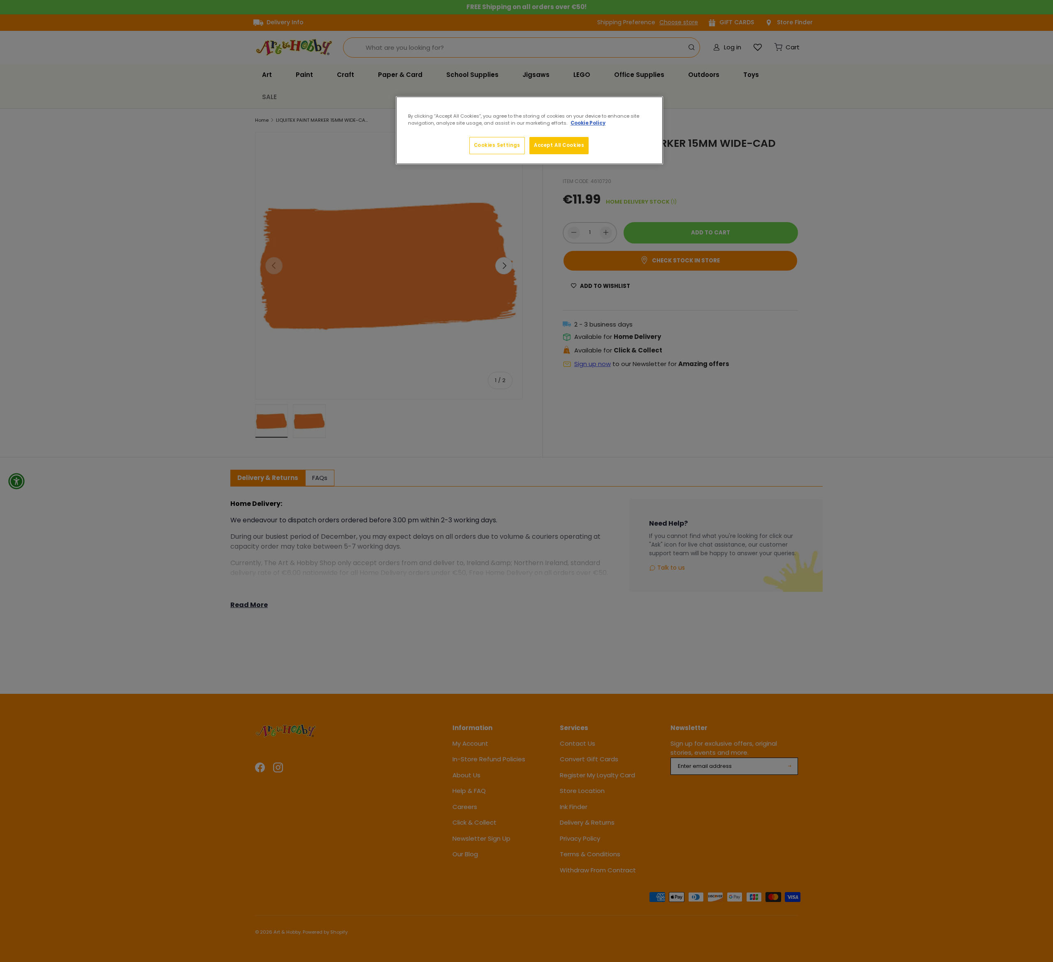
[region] (529, 130)
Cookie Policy (588, 123)
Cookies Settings (497, 145)
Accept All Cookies (559, 145)
